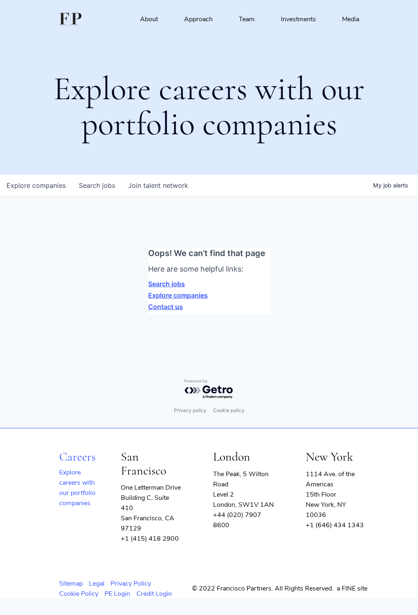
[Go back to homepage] (70, 19)
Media (350, 19)
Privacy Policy (131, 583)
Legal (96, 583)
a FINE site (352, 588)
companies (36, 185)
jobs (97, 185)
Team (247, 19)
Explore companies (178, 295)
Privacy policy (190, 410)
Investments (298, 19)
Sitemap (71, 583)
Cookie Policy (78, 593)
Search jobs (166, 284)
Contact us (165, 307)
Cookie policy (229, 410)
